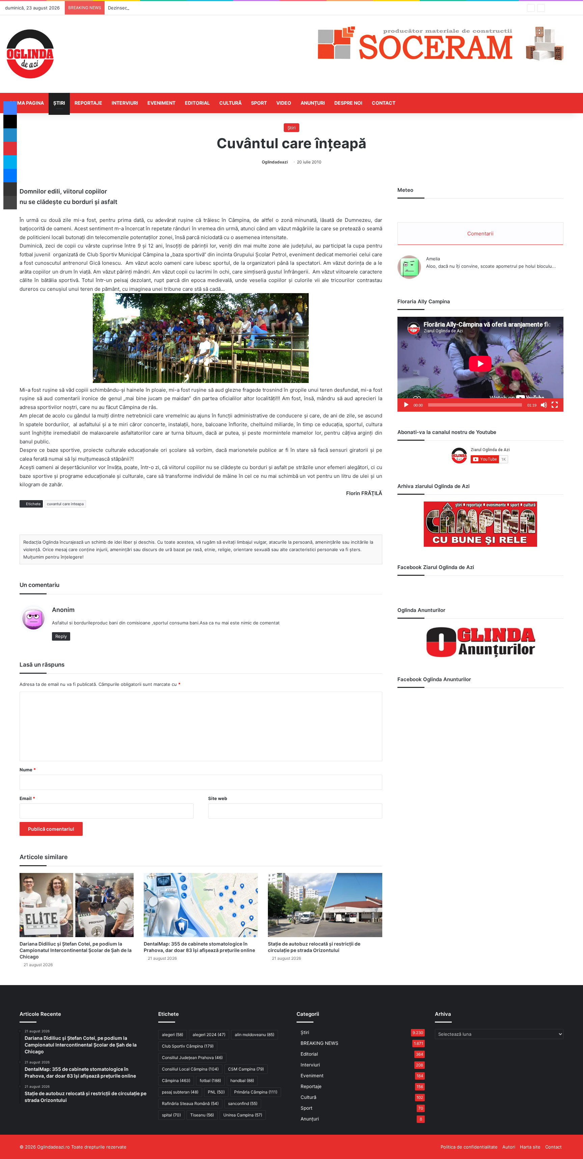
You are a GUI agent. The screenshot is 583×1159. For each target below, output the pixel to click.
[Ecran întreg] (554, 405)
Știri (59, 103)
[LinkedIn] (10, 135)
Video (283, 103)
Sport (259, 103)
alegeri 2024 (209, 1034)
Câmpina (176, 1080)
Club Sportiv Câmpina (188, 1046)
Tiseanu (202, 1114)
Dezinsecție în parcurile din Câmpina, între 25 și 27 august (169, 7)
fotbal (210, 1080)
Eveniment (161, 103)
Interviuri (125, 103)
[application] (480, 364)
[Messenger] (10, 175)
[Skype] (10, 162)
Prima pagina (27, 103)
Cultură (230, 103)
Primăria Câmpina (255, 1091)
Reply (61, 636)
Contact (383, 103)
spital (171, 1114)
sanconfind (242, 1103)
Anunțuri (313, 103)
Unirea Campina (242, 1114)
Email (27, 798)
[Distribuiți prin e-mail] (10, 189)
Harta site (530, 1147)
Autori (508, 1147)
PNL (216, 1091)
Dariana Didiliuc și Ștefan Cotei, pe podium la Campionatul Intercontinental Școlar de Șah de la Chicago (76, 950)
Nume (28, 769)
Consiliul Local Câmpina (190, 1069)
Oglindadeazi (275, 161)
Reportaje (88, 103)
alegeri (172, 1034)
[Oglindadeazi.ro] (30, 54)
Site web (217, 798)
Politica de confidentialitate (469, 1147)
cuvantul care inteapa (65, 503)
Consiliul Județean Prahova (192, 1057)
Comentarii (480, 233)
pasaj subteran (180, 1091)
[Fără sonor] (543, 405)
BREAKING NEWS (319, 1043)
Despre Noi (348, 103)
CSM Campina (246, 1069)
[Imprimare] (10, 202)
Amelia (433, 258)
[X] (10, 121)
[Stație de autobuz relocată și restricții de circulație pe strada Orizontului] (325, 905)
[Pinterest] (10, 148)
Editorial (197, 103)
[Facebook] (10, 108)
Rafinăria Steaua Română (190, 1103)
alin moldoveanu (254, 1034)
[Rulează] (406, 405)
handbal (242, 1080)
